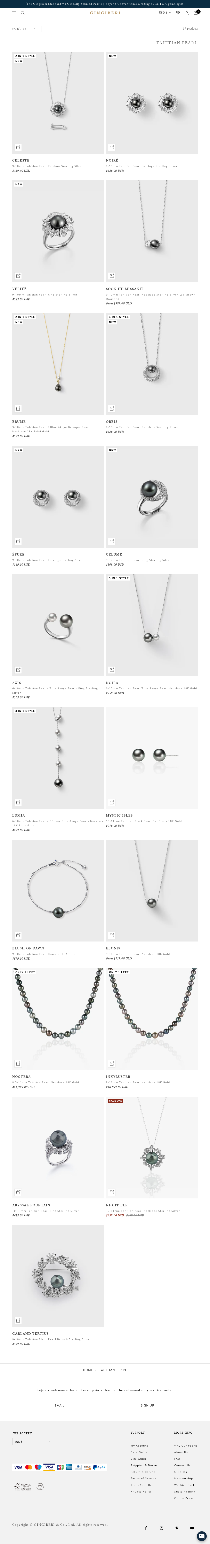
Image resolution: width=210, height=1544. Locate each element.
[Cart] (196, 13)
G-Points (180, 1472)
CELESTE (21, 160)
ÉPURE (18, 554)
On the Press (184, 1498)
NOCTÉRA (21, 1077)
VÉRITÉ (19, 289)
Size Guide (139, 1458)
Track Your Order (144, 1485)
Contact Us (182, 1465)
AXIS (16, 683)
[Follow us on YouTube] (192, 1528)
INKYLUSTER (118, 1077)
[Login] (187, 13)
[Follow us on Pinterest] (176, 1528)
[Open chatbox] (202, 1536)
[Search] (23, 13)
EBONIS (113, 948)
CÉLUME (114, 554)
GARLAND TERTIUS (30, 1334)
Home (88, 1370)
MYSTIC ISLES (119, 815)
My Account (139, 1445)
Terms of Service (143, 1478)
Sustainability (184, 1491)
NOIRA (112, 683)
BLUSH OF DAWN (28, 948)
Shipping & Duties (144, 1465)
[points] (178, 13)
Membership (183, 1478)
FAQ (177, 1458)
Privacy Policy (141, 1491)
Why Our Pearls (186, 1445)
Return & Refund (143, 1472)
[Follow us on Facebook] (146, 1528)
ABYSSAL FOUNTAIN (31, 1205)
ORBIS (112, 422)
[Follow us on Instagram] (161, 1528)
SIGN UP (147, 1405)
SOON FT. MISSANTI (125, 289)
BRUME (19, 422)
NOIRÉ (112, 160)
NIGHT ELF (117, 1205)
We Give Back (184, 1485)
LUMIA (18, 815)
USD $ (163, 12)
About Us (181, 1452)
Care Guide (139, 1452)
